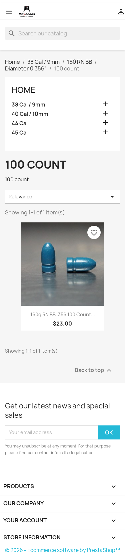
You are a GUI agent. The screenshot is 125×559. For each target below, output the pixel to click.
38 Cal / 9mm (28, 104)
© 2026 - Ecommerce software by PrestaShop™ (62, 550)
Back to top (94, 370)
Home (24, 90)
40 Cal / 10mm (30, 114)
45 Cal (20, 132)
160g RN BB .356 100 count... (62, 314)
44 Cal (20, 123)
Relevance (62, 197)
